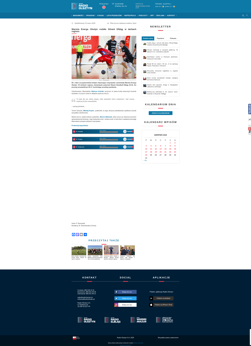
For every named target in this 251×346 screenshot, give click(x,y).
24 (146, 155)
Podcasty (143, 15)
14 (165, 149)
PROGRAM (90, 15)
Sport (134, 23)
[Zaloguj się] (247, 16)
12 (156, 149)
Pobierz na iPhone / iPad (163, 305)
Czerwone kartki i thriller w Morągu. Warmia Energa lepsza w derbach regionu (111, 257)
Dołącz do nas (127, 292)
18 (151, 152)
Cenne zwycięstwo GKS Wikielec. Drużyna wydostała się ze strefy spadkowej (95, 257)
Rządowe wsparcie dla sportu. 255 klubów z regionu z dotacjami (127, 257)
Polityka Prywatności (125, 345)
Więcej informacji (138, 343)
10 (146, 149)
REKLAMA (160, 15)
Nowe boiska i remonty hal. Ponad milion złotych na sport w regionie (79, 257)
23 (175, 152)
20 (161, 152)
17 (146, 152)
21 (165, 152)
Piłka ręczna (114, 23)
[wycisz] (125, 131)
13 (161, 149)
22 (170, 152)
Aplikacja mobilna (125, 23)
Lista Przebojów (114, 15)
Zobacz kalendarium (160, 113)
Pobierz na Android (163, 298)
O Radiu (100, 15)
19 (156, 152)
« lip (145, 160)
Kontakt (171, 15)
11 (151, 149)
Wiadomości (78, 15)
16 (175, 149)
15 (170, 149)
